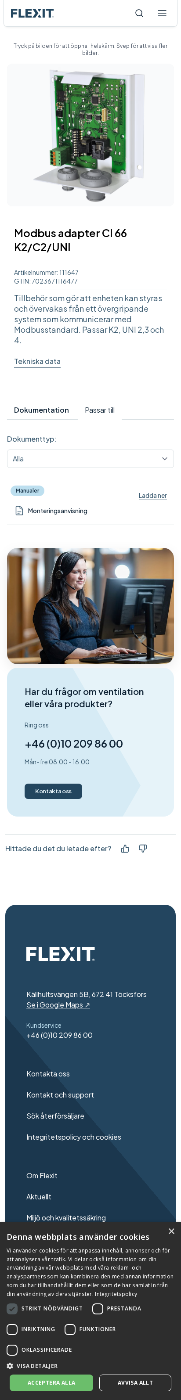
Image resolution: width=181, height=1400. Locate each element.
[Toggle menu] (162, 13)
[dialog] (90, 1311)
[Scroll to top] (32, 13)
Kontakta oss (53, 791)
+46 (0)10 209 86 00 (74, 743)
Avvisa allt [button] (135, 1382)
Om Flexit (42, 1175)
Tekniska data (37, 361)
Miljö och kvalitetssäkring (66, 1217)
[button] (90, 1365)
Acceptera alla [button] (52, 1382)
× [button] (171, 1231)
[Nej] (143, 849)
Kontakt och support (60, 1094)
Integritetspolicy (116, 1294)
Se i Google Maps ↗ (58, 1004)
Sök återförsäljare (55, 1115)
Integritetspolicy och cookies (73, 1136)
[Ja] (125, 849)
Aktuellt (38, 1196)
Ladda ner (153, 495)
